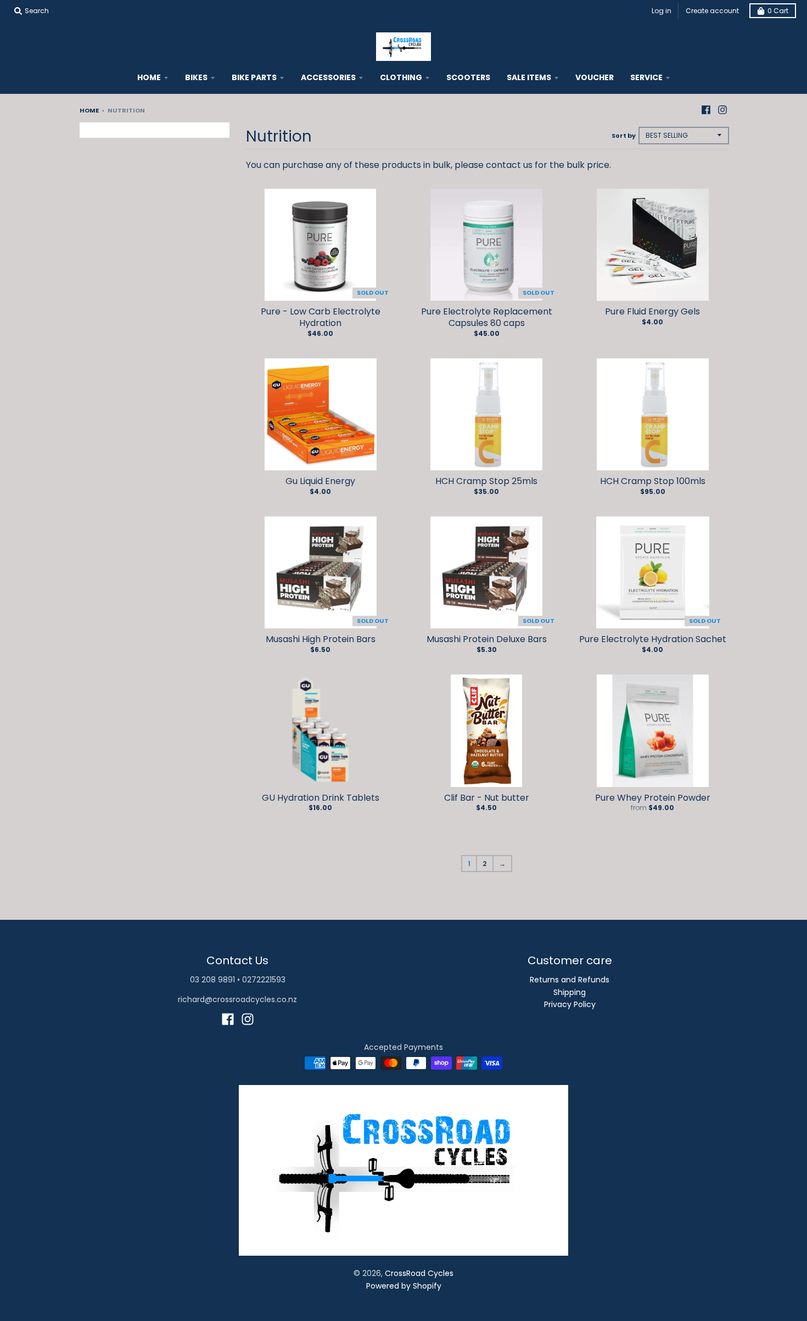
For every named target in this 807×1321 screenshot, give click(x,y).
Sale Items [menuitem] (529, 77)
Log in (661, 10)
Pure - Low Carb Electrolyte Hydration (320, 317)
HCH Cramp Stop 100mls (652, 481)
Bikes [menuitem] (196, 77)
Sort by (624, 135)
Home (89, 110)
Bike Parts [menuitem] (254, 77)
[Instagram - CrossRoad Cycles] (722, 110)
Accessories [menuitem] (328, 77)
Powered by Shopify (403, 1285)
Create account (712, 10)
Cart (777, 10)
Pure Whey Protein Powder (652, 797)
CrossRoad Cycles (419, 1273)
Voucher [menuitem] (594, 77)
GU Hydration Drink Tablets (320, 797)
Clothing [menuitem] (401, 77)
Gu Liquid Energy (320, 481)
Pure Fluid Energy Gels (652, 311)
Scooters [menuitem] (468, 77)
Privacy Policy (570, 1004)
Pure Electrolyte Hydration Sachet (652, 639)
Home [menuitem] (149, 77)
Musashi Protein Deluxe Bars (487, 639)
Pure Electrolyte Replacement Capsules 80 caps (486, 317)
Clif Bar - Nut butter (486, 797)
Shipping (569, 992)
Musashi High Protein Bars (321, 639)
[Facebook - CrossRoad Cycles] (706, 110)
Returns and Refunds (569, 979)
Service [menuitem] (646, 77)
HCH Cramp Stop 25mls (486, 481)
